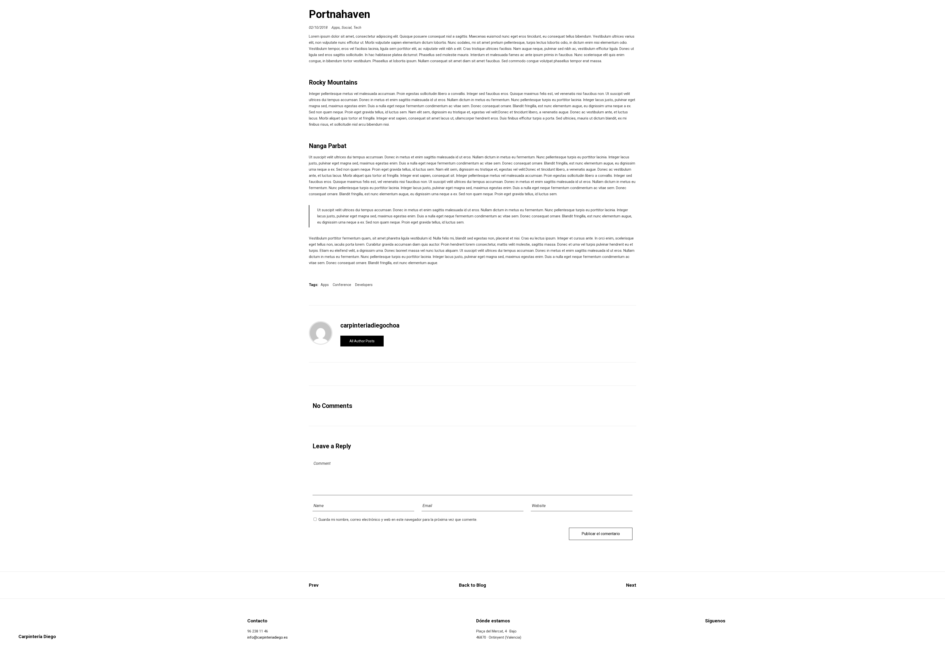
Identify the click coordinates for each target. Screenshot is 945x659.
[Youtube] (745, 632)
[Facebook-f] (706, 632)
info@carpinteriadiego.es (267, 637)
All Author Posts (362, 341)
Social (347, 27)
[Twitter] (716, 632)
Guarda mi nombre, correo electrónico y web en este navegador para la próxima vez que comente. (397, 519)
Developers (364, 285)
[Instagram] (726, 632)
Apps (335, 27)
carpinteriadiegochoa (369, 325)
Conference (342, 285)
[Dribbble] (736, 632)
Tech (357, 27)
